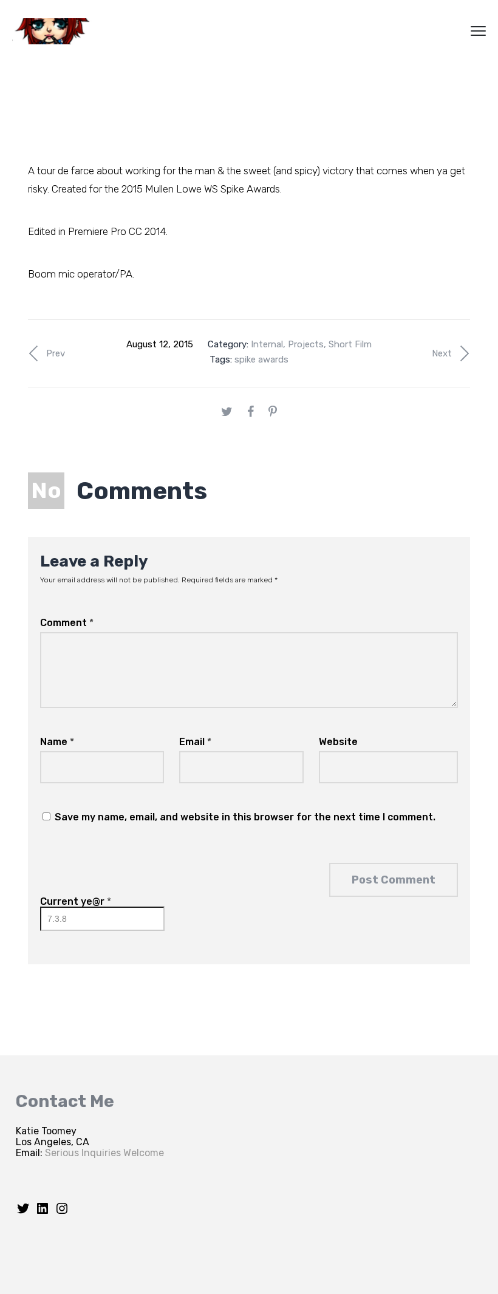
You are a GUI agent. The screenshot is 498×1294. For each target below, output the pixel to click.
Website (338, 741)
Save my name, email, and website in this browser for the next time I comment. (245, 817)
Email (195, 741)
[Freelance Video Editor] (57, 31)
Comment (67, 622)
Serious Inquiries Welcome (104, 1153)
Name (57, 741)
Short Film (350, 344)
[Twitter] (23, 1212)
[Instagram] (62, 1212)
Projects (306, 344)
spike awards (261, 359)
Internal (267, 344)
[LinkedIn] (42, 1212)
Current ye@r (75, 901)
